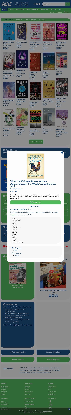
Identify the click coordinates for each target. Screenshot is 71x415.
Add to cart (36, 202)
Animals (15, 250)
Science (17, 255)
